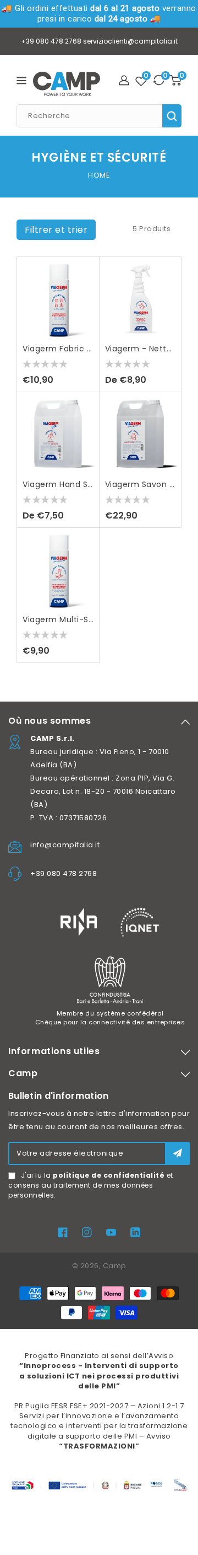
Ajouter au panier (85, 319)
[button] (56, 230)
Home (99, 175)
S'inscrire (177, 1153)
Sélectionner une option (167, 319)
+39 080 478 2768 (51, 41)
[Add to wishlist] (85, 275)
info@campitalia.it (65, 845)
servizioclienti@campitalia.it (130, 41)
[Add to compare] (85, 297)
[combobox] (99, 115)
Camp (115, 1265)
